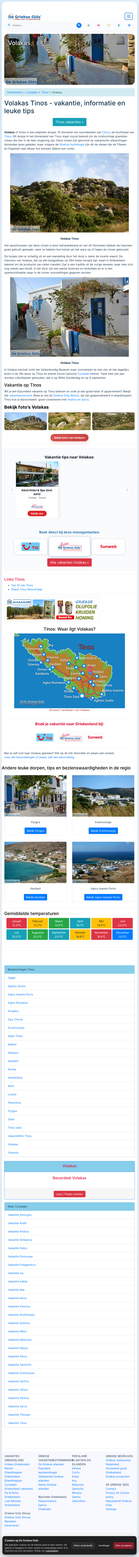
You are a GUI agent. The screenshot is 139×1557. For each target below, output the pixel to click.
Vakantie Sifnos (18, 1389)
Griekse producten (118, 1476)
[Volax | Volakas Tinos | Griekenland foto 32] (25, 421)
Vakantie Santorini (19, 1364)
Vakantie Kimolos (19, 1306)
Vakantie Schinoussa (21, 1373)
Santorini (77, 1488)
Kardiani (13, 1061)
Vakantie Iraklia (17, 1281)
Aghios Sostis (16, 986)
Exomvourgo (16, 1027)
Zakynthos (78, 1501)
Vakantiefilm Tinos (20, 1136)
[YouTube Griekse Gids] (99, 25)
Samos (76, 1497)
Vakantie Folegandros (22, 1264)
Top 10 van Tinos (22, 585)
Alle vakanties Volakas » (69, 562)
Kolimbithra (15, 1077)
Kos (74, 1480)
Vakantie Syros (17, 1406)
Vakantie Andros (18, 1231)
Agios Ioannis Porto (20, 994)
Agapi (11, 977)
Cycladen (32, 92)
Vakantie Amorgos (20, 1214)
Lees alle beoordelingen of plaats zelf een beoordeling (39, 757)
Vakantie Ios (16, 1273)
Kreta (75, 1476)
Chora (106, 132)
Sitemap (111, 1509)
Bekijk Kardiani (35, 897)
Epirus (42, 1505)
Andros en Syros (78, 399)
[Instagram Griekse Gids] (109, 25)
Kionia (12, 1069)
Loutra (12, 1094)
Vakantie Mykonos (20, 1339)
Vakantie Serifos (18, 1381)
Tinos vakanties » (70, 122)
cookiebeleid (52, 1551)
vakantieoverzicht (20, 395)
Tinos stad (14, 1127)
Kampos (13, 1052)
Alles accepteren (123, 1545)
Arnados (13, 1011)
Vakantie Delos (17, 1248)
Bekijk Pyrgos (35, 830)
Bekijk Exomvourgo (103, 830)
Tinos (44, 92)
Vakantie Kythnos (19, 1323)
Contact (111, 1488)
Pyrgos (12, 1111)
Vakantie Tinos (17, 1423)
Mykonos (78, 1484)
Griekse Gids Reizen (66, 395)
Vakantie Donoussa (20, 1256)
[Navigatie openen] (129, 16)
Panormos (14, 1102)
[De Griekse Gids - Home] (24, 16)
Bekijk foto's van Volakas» (69, 437)
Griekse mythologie (71, 144)
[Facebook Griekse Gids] (119, 25)
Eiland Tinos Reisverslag (26, 589)
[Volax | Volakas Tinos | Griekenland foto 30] (113, 421)
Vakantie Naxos (18, 1348)
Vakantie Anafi (17, 1223)
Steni (11, 1119)
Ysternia (13, 1152)
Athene (76, 1468)
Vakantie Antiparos (20, 1239)
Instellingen (104, 1545)
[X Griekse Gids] (88, 25)
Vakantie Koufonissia (21, 1314)
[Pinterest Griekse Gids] (129, 25)
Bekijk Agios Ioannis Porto (103, 897)
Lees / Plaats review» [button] (69, 1194)
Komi (11, 1086)
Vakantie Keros (17, 1298)
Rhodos (77, 1492)
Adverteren (12, 1525)
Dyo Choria (15, 1019)
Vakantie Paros (17, 1356)
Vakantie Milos (17, 1331)
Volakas (13, 1144)
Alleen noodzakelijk (83, 1545)
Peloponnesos (47, 1501)
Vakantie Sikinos (18, 1398)
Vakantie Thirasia (19, 1414)
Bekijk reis (37, 513)
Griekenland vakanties (19, 1488)
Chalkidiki (44, 1509)
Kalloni (12, 1044)
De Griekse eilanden (51, 1464)
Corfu (76, 1472)
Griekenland (14, 92)
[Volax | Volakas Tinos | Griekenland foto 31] (69, 421)
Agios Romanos (18, 1002)
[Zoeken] (79, 25)
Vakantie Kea (16, 1289)
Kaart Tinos (15, 1036)
